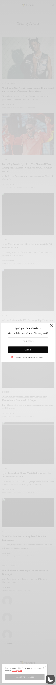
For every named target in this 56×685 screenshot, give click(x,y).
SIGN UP (28, 350)
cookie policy (17, 670)
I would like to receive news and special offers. (30, 357)
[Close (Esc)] (51, 327)
